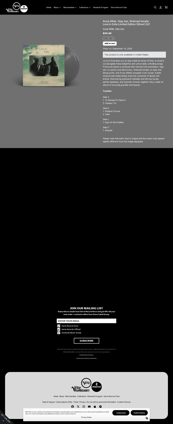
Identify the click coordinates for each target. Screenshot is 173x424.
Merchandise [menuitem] (68, 7)
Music (62, 396)
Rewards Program (95, 396)
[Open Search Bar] (155, 7)
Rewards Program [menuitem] (100, 7)
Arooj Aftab (108, 29)
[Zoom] (49, 64)
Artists (56, 396)
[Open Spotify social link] (100, 406)
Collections (81, 396)
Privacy (83, 402)
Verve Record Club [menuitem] (119, 7)
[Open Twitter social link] (78, 406)
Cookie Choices (124, 402)
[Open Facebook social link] (72, 406)
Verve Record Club (111, 396)
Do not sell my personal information (101, 402)
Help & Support (48, 402)
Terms (76, 402)
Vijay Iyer (119, 29)
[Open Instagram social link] (83, 406)
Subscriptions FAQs (64, 402)
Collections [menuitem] (83, 7)
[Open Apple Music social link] (95, 406)
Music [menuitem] (56, 7)
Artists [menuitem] (48, 7)
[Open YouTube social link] (89, 406)
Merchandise (70, 396)
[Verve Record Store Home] (16, 7)
